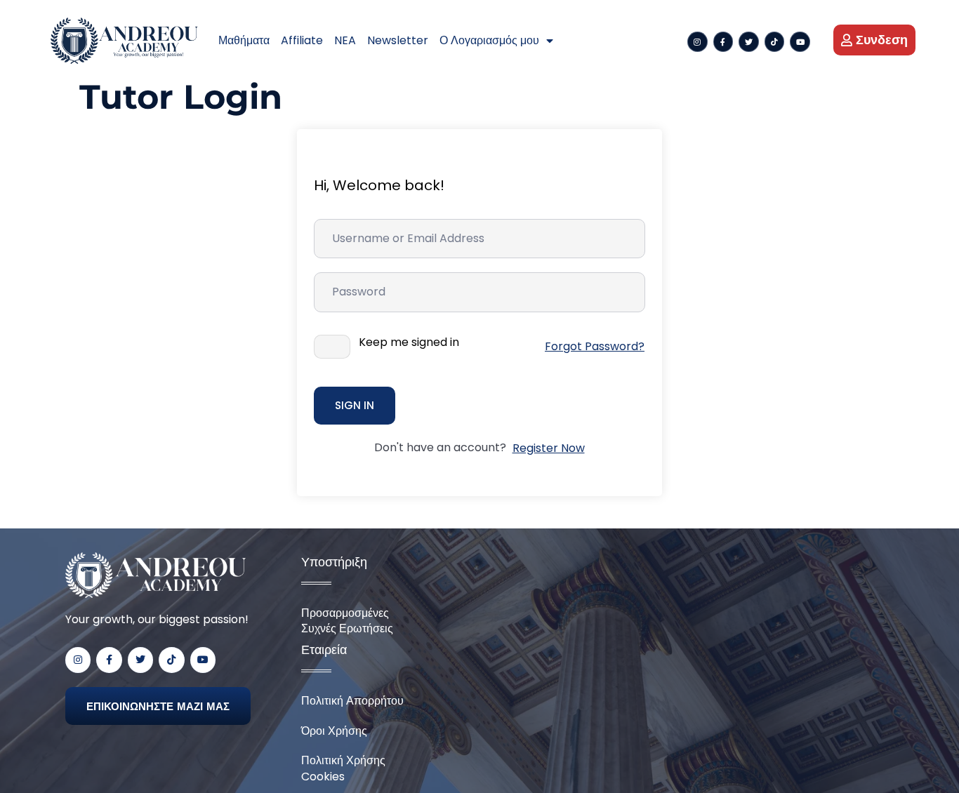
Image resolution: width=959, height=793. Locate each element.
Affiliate (302, 40)
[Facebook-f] (723, 42)
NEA (345, 40)
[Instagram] (697, 42)
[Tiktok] (775, 42)
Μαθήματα (244, 40)
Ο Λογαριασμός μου (489, 40)
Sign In (354, 405)
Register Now (548, 448)
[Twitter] (749, 42)
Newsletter (397, 40)
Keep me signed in (409, 342)
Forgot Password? (594, 346)
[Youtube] (800, 42)
